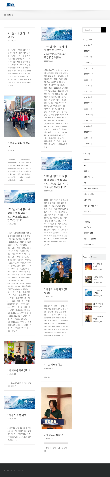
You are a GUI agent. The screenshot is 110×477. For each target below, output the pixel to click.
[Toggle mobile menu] (105, 4)
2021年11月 (88, 51)
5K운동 (87, 159)
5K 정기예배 (98, 304)
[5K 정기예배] (88, 304)
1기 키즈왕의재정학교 (19, 370)
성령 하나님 (88, 177)
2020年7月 (88, 80)
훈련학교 (87, 211)
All (85, 165)
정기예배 (87, 200)
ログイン (87, 227)
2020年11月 (88, 74)
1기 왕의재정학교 (53, 364)
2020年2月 (88, 103)
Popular (86, 257)
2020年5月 (88, 86)
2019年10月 (88, 115)
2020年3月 (88, 97)
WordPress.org (89, 244)
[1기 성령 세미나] (88, 264)
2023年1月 (88, 45)
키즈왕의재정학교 (91, 206)
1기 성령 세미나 (97, 265)
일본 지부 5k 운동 (98, 278)
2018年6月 (88, 144)
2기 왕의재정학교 (53, 434)
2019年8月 (88, 126)
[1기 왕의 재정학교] (88, 291)
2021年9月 (88, 57)
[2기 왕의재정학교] (88, 317)
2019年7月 (88, 132)
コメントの (90, 239)
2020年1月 (88, 109)
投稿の (88, 233)
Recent (94, 257)
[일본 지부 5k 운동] (88, 277)
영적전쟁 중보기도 (91, 188)
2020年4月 (88, 91)
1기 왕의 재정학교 (17, 415)
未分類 (86, 171)
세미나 (86, 182)
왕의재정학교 (89, 194)
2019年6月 (88, 138)
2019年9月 (88, 120)
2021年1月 (88, 62)
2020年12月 (88, 68)
